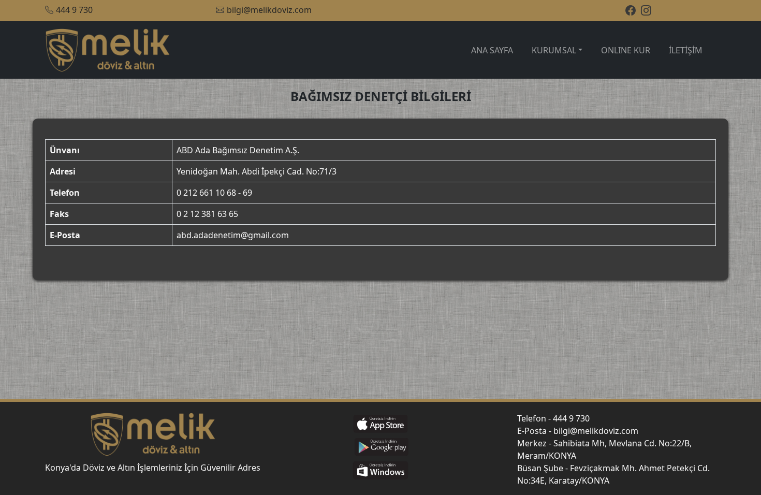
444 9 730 (74, 10)
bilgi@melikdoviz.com (269, 10)
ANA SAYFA (492, 50)
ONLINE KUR (625, 50)
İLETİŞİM (686, 50)
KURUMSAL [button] (554, 50)
